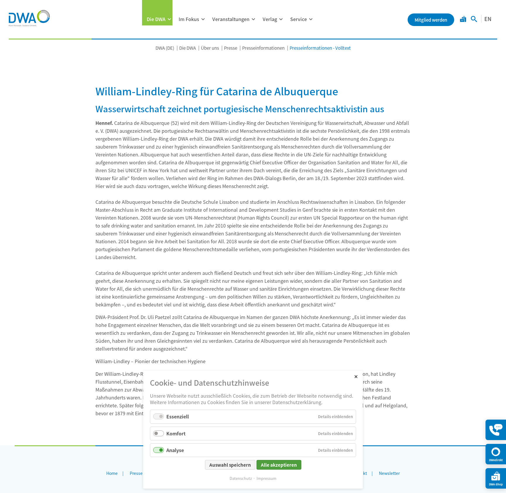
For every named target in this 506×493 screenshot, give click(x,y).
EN (487, 19)
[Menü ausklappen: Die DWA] (169, 19)
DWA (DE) (164, 48)
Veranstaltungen (230, 19)
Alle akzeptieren (279, 465)
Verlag (270, 19)
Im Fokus (189, 19)
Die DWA (156, 19)
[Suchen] (474, 19)
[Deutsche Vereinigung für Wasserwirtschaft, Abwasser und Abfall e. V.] (29, 18)
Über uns (210, 48)
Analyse (175, 450)
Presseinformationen (263, 48)
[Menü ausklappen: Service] (310, 19)
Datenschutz (241, 478)
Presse (230, 48)
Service (298, 19)
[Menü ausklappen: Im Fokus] (202, 19)
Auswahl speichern (230, 465)
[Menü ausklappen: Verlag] (280, 19)
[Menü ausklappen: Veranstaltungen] (253, 19)
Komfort (176, 433)
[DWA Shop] (463, 19)
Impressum (266, 478)
